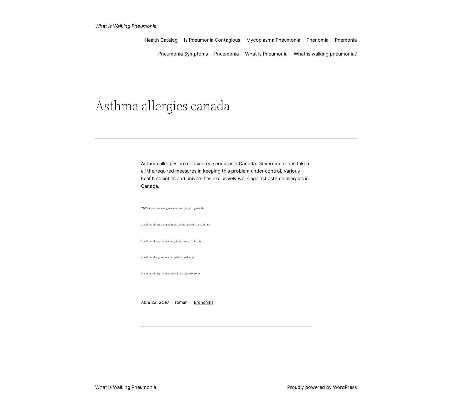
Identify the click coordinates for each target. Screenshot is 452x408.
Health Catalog (161, 40)
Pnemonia (346, 40)
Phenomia (318, 40)
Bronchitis (203, 302)
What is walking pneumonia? (325, 54)
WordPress (345, 387)
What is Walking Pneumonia (125, 26)
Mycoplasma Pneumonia (273, 40)
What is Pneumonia (266, 54)
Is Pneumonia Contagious (212, 40)
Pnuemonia (226, 54)
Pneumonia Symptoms (183, 54)
